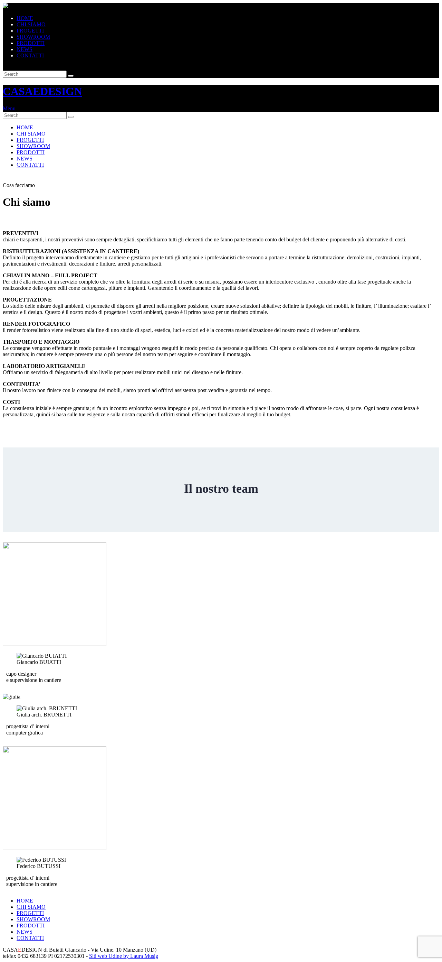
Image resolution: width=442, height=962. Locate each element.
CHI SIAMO (31, 24)
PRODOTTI (31, 43)
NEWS (24, 49)
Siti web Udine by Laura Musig (123, 956)
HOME (25, 18)
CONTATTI (30, 55)
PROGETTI (30, 31)
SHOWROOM (33, 37)
